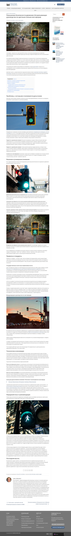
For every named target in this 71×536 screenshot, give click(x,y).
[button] (54, 4)
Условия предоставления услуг (27, 523)
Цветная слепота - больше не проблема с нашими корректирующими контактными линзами (60, 45)
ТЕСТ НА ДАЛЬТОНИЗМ (26, 8)
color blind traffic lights (31, 474)
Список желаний (39, 520)
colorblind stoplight (39, 474)
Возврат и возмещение (26, 518)
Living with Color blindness (21, 474)
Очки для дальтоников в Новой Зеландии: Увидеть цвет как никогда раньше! (60, 60)
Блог (35, 10)
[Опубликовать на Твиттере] (26, 470)
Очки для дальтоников (16, 8)
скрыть (15, 78)
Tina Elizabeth (20, 20)
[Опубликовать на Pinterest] (30, 470)
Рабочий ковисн (24, 525)
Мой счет (38, 516)
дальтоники (35, 66)
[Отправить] (63, 14)
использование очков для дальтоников (14, 386)
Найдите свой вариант (36, 8)
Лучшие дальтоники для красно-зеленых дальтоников (22, 382)
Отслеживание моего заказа (42, 523)
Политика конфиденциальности (27, 520)
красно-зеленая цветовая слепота (13, 387)
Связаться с (48, 8)
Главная (8, 8)
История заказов (39, 518)
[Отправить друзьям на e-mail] (28, 470)
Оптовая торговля (40, 527)
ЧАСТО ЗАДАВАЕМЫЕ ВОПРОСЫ (58, 8)
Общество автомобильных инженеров (36, 332)
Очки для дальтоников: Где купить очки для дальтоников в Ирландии (59, 53)
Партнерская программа (26, 527)
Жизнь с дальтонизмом (10, 13)
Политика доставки (25, 516)
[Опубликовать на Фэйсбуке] (24, 470)
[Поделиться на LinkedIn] (32, 470)
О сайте (43, 8)
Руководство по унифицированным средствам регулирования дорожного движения (23, 269)
